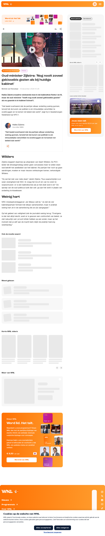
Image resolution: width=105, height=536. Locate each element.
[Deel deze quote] (8, 146)
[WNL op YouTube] (102, 504)
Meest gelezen (76, 18)
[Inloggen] (95, 4)
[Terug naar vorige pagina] (4, 29)
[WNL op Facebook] (102, 500)
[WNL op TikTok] (102, 508)
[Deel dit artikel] (61, 29)
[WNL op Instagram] (102, 492)
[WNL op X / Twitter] (102, 496)
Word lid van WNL (22, 460)
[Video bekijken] (32, 50)
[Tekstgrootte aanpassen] (56, 29)
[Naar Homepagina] (8, 4)
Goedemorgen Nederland (11, 71)
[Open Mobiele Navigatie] (100, 4)
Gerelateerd (87, 18)
